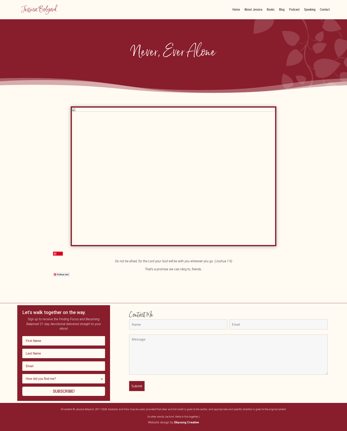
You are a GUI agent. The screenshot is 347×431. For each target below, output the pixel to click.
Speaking (309, 9)
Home (236, 9)
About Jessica (253, 9)
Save (59, 253)
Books (271, 9)
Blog (282, 9)
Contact (325, 9)
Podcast (294, 9)
